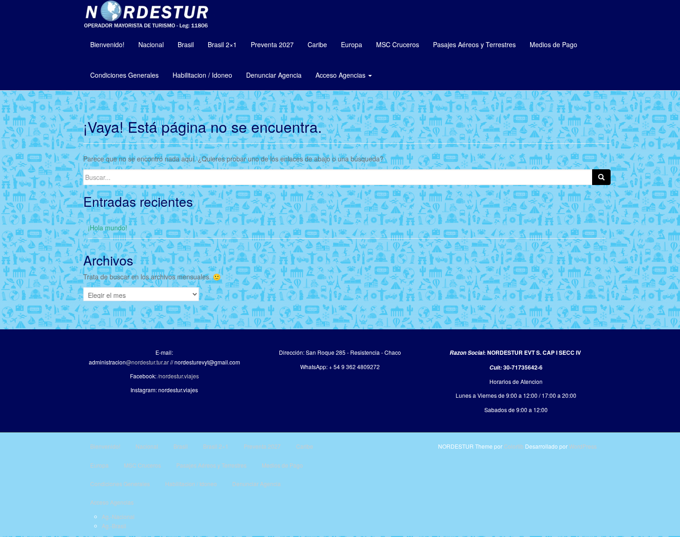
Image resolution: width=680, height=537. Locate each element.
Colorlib (514, 446)
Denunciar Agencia (274, 75)
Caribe (317, 44)
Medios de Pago (553, 44)
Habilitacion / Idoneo (202, 75)
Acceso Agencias (341, 75)
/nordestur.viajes (178, 376)
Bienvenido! (107, 44)
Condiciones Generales (124, 75)
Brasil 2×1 (222, 44)
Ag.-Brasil (114, 526)
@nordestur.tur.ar (147, 362)
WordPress (583, 446)
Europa (351, 44)
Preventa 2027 (272, 44)
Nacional (151, 44)
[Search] (601, 177)
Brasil (186, 44)
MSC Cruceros (397, 44)
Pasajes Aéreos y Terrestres (474, 44)
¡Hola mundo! (107, 227)
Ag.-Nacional (118, 516)
